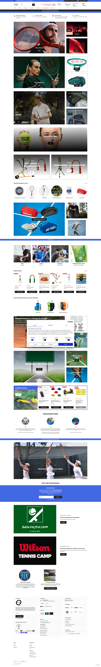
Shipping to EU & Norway (25, 0)
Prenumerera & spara (82, 0)
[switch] (44, 340)
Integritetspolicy (51, 499)
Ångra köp (31, 655)
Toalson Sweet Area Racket (68, 287)
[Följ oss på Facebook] (66, 600)
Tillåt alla (65, 344)
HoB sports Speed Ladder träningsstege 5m (67, 401)
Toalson (65, 288)
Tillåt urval (50, 344)
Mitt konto (75, 5)
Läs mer (18, 394)
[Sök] (33, 5)
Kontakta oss (50, 473)
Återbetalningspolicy (32, 653)
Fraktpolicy (31, 650)
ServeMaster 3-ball (30, 287)
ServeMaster (29, 288)
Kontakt (30, 645)
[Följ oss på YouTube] (70, 600)
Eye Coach (53, 288)
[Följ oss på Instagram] (68, 600)
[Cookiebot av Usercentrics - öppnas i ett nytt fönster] (68, 322)
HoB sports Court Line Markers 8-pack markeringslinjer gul (79, 401)
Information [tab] (50, 325)
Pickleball (15, 647)
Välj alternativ (68, 291)
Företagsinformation (32, 656)
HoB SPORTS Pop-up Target (80, 287)
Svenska (15, 661)
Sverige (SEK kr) (22, 661)
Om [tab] (66, 325)
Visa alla (86, 183)
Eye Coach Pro (54, 287)
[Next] (87, 191)
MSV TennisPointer (68, 625)
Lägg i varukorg (19, 291)
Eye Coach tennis (68, 619)
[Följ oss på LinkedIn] (72, 600)
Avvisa (35, 344)
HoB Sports (78, 288)
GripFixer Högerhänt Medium (44, 287)
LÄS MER (63, 522)
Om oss (30, 644)
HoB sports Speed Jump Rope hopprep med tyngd (44, 401)
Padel (15, 645)
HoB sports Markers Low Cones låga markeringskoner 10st (56, 401)
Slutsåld (80, 407)
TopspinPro (17, 287)
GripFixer (40, 288)
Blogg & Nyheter (32, 647)
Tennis (15, 644)
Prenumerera (58, 497)
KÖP (50, 143)
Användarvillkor (32, 652)
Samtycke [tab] (35, 325)
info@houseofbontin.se (46, 622)
